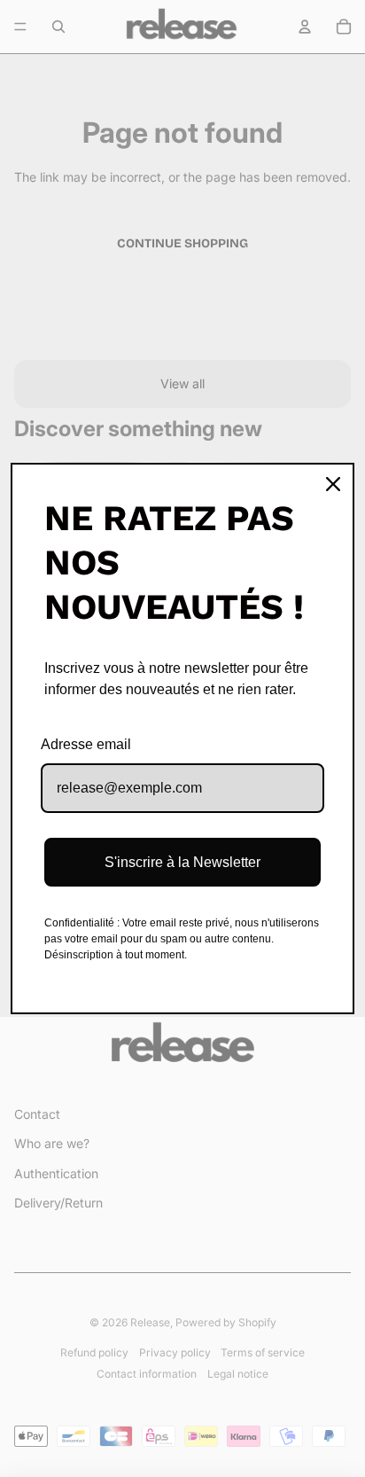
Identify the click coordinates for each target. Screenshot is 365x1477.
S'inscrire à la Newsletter (182, 862)
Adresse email (86, 744)
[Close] (333, 484)
